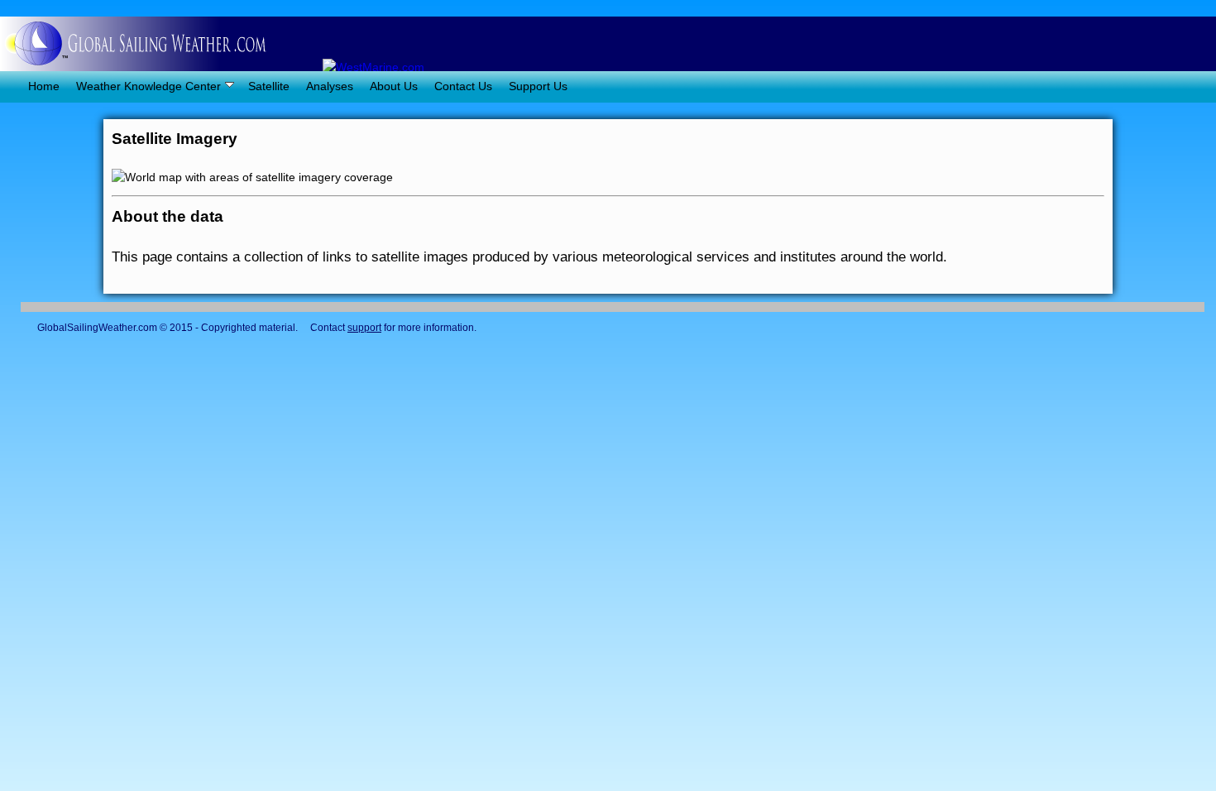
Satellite (269, 86)
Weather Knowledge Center (148, 86)
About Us (394, 86)
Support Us (538, 86)
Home (34, 86)
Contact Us (463, 86)
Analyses (329, 86)
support (364, 327)
